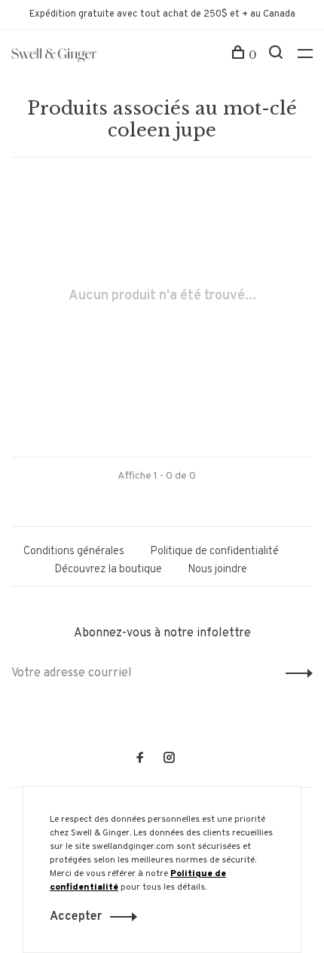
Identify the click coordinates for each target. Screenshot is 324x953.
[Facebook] (140, 759)
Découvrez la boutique (108, 569)
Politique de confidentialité (214, 551)
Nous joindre (217, 569)
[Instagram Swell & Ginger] (169, 759)
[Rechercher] (277, 55)
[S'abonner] (295, 673)
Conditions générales (73, 551)
